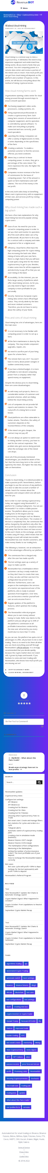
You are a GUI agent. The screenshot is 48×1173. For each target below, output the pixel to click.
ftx (40, 1021)
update (22, 1093)
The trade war (12, 1085)
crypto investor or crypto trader (20, 1014)
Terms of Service (24, 1147)
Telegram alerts (14, 828)
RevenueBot (30, 28)
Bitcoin (9, 992)
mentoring (28, 1042)
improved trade (22, 1028)
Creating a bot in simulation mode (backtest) (21, 836)
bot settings (29, 999)
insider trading (12, 1035)
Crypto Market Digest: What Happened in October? (21, 899)
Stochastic (35, 1078)
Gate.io (9, 1028)
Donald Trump (12, 1021)
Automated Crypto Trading (17, 971)
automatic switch (13, 978)
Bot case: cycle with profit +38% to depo (24, 866)
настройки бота (13, 1107)
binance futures (22, 985)
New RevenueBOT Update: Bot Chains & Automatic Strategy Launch (21, 894)
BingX (34, 985)
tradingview (11, 1093)
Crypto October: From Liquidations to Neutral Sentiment (23, 905)
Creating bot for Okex (17, 810)
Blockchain (19, 992)
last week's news (13, 1042)
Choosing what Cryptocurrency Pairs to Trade (23, 816)
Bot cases (9, 864)
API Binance (12, 802)
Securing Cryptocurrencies (17, 1078)
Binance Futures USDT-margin (20, 840)
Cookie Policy (24, 1156)
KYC (23, 1035)
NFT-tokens (18, 1057)
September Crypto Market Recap (18, 910)
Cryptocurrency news (30, 15)
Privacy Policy (24, 1152)
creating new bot (21, 1006)
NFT (8, 1057)
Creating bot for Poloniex (18, 813)
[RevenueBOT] (5, 1167)
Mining (37, 1042)
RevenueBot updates (13, 792)
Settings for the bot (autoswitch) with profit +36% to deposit (23, 870)
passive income (13, 1064)
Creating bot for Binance (17, 807)
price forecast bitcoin (30, 1064)
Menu (25, 8)
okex (28, 1057)
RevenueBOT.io (9, 15)
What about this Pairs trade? (18, 1100)
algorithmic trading (14, 963)
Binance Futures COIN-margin (20, 843)
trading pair (26, 1085)
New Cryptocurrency (15, 1050)
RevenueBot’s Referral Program (18, 875)
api (26, 963)
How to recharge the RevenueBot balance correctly (25, 859)
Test (7, 889)
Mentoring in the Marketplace (20, 848)
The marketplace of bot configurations (23, 845)
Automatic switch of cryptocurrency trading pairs (25, 831)
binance (10, 985)
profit (9, 1071)
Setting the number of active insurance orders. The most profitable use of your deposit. (24, 853)
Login (41, 713)
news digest (31, 1050)
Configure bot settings (14, 799)
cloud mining (14, 672)
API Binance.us (14, 804)
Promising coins (20, 1071)
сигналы (26, 1107)
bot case (30, 992)
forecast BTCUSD (28, 1021)
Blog (19, 15)
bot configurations (14, 999)
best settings (28, 978)
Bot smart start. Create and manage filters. (25, 820)
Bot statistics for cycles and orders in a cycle (23, 824)
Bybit (9, 1006)
